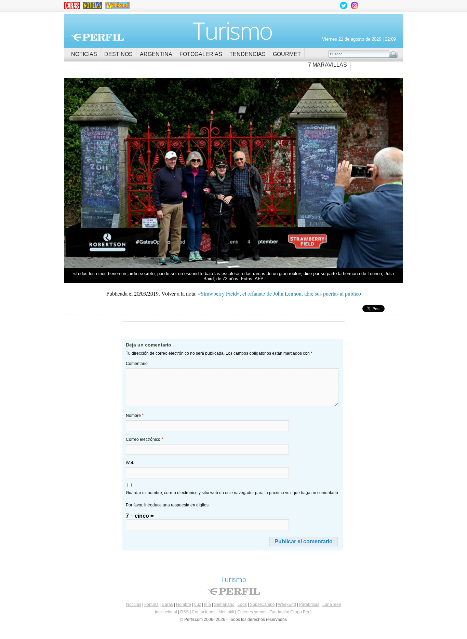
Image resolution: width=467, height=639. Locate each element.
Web (130, 462)
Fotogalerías (200, 54)
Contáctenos (203, 612)
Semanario (224, 604)
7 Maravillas (327, 65)
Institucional (166, 612)
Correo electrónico (144, 439)
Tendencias (247, 54)
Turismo (232, 30)
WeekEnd (287, 604)
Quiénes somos (251, 612)
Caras (167, 604)
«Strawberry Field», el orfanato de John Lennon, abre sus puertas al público (279, 293)
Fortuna (151, 604)
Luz (197, 604)
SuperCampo (262, 604)
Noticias (84, 54)
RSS (184, 612)
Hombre (183, 604)
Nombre (135, 415)
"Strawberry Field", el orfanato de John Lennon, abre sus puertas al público (318, 173)
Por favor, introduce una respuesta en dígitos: (168, 505)
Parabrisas (309, 604)
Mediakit (226, 612)
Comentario (137, 363)
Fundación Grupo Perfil (290, 612)
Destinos (118, 54)
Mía (207, 604)
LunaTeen (331, 604)
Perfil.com (97, 37)
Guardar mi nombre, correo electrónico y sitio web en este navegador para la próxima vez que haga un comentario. (232, 492)
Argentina (156, 54)
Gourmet (287, 54)
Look (242, 604)
